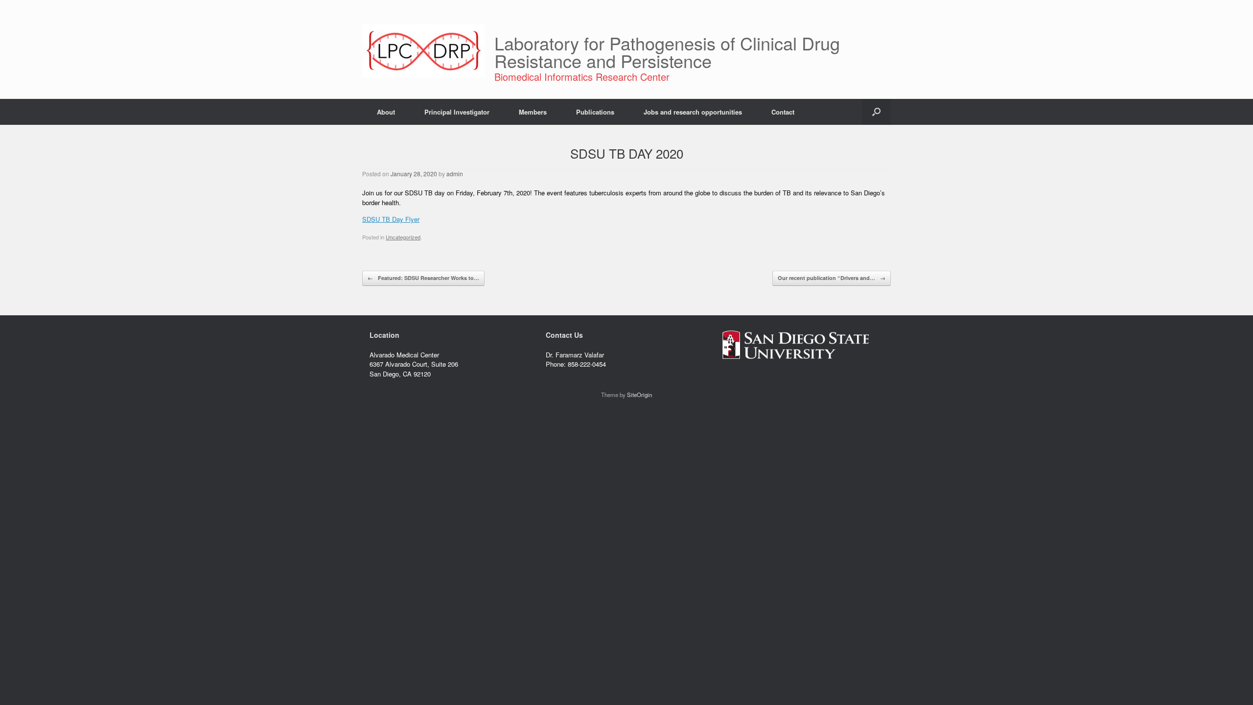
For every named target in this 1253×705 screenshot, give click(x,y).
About (386, 112)
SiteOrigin (639, 395)
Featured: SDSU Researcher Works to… (423, 278)
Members (533, 112)
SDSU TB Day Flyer (390, 219)
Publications (595, 112)
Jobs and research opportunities (693, 112)
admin (454, 173)
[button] (876, 112)
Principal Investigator (456, 112)
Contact (782, 112)
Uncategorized (403, 237)
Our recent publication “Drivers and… (831, 278)
